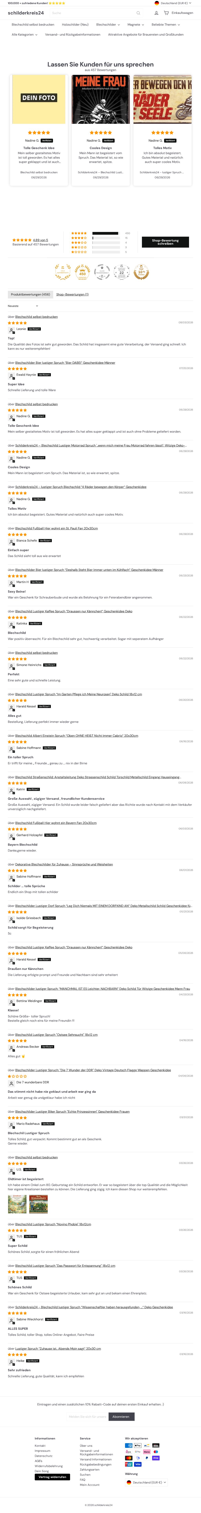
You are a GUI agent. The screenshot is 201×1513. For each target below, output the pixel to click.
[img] (39, 133)
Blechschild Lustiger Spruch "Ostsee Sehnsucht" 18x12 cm (56, 1035)
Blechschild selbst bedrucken (33, 24)
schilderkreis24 (26, 13)
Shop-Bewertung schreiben (165, 242)
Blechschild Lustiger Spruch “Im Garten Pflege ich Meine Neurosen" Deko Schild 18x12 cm (78, 694)
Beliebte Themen (164, 24)
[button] (79, 233)
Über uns (86, 1446)
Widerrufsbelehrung (49, 1466)
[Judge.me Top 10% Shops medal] (141, 272)
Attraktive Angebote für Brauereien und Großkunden (146, 34)
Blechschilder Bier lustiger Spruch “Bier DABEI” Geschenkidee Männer (65, 363)
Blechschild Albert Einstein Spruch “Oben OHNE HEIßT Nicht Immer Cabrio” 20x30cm (76, 736)
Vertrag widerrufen (52, 1477)
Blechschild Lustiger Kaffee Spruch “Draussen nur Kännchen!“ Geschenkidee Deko (73, 611)
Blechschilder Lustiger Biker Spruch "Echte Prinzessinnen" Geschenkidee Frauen (72, 1112)
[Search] (138, 13)
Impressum (42, 1451)
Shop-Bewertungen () (72, 294)
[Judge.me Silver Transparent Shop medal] (102, 272)
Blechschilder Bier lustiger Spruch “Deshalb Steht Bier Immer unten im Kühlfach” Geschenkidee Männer (89, 570)
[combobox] (96, 13)
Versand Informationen (96, 1459)
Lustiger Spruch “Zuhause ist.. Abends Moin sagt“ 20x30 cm (58, 1349)
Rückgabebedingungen (95, 1464)
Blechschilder (106, 24)
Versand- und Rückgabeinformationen (72, 34)
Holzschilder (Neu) (75, 24)
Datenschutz (43, 1456)
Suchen (85, 1475)
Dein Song (42, 1471)
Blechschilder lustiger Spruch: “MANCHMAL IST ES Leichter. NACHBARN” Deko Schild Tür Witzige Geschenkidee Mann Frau (102, 989)
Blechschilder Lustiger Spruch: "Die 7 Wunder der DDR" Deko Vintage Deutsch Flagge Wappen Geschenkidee (93, 1070)
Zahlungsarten (90, 1470)
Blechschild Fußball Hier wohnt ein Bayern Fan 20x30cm (56, 823)
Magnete (134, 24)
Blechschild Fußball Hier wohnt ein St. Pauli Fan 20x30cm (56, 528)
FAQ (82, 1480)
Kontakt (40, 1446)
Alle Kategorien (23, 34)
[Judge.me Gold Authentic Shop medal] (63, 272)
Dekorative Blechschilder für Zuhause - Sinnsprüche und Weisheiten (64, 864)
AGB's (38, 1461)
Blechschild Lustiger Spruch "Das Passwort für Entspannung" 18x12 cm (65, 1266)
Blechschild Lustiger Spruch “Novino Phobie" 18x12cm (53, 1224)
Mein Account (90, 1485)
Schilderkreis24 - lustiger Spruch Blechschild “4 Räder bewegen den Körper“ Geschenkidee (80, 487)
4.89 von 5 (40, 240)
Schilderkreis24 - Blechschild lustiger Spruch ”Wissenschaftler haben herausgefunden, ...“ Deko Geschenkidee (94, 1307)
